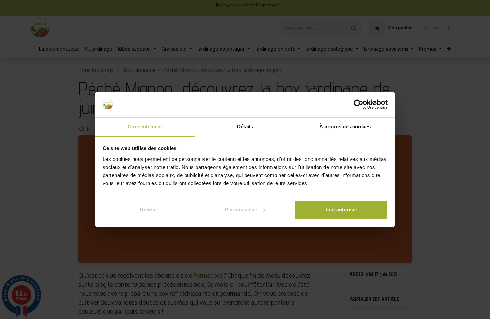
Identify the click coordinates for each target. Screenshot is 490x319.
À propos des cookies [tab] (345, 126)
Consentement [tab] (145, 126)
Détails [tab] (245, 126)
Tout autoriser (341, 209)
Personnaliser (241, 209)
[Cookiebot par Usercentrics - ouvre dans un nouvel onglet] (358, 105)
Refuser (149, 209)
